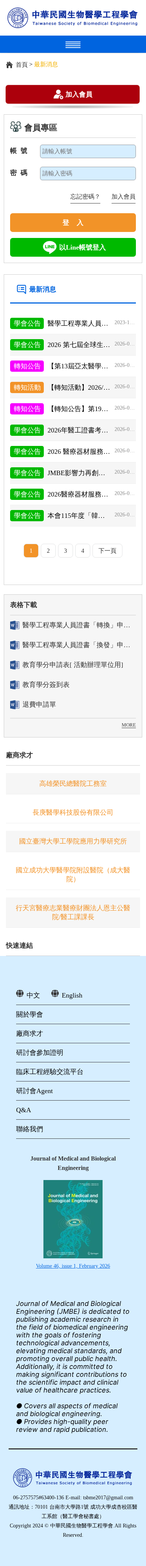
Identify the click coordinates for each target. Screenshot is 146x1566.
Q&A (23, 1110)
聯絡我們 (29, 1129)
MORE (129, 725)
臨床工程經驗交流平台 (49, 1071)
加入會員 (79, 94)
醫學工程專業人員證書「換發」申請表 (79, 645)
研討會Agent (34, 1091)
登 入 (73, 222)
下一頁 (107, 550)
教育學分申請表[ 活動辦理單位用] (72, 665)
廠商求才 (19, 755)
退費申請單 (39, 704)
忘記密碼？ (85, 196)
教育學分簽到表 (46, 684)
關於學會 (29, 1014)
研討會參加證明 (39, 1052)
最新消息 (42, 289)
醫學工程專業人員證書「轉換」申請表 (79, 625)
